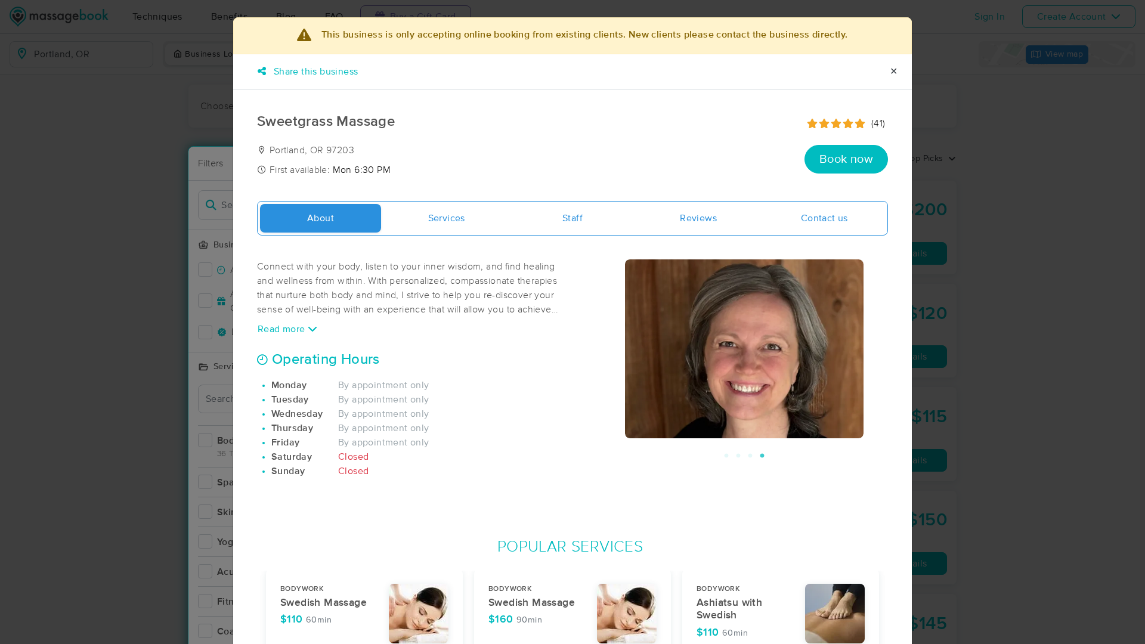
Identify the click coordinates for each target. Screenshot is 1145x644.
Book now (846, 159)
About (320, 218)
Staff (572, 218)
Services (446, 218)
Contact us (824, 218)
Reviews (698, 218)
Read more (283, 329)
